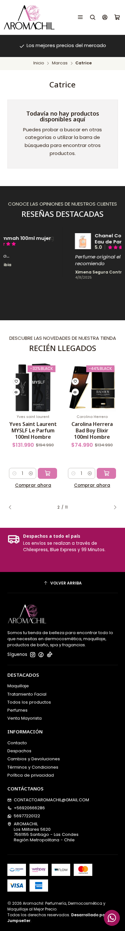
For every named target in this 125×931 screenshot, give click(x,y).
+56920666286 (29, 808)
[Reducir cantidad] (14, 473)
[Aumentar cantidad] (31, 473)
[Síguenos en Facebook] (41, 655)
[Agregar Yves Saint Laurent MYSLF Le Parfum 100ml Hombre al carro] (47, 473)
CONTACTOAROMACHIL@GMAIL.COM (51, 800)
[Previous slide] (12, 507)
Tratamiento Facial (26, 694)
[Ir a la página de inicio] (29, 17)
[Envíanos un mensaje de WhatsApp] (112, 918)
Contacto (17, 743)
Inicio (38, 63)
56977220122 (27, 816)
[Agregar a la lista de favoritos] (16, 381)
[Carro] (117, 17)
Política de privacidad (30, 775)
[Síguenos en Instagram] (33, 655)
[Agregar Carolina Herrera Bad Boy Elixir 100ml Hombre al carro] (106, 473)
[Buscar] (92, 17)
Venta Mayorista (24, 718)
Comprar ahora (33, 485)
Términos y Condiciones (32, 767)
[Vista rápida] (16, 392)
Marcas (60, 63)
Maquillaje (18, 686)
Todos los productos (29, 702)
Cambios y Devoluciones (33, 759)
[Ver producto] (70, 241)
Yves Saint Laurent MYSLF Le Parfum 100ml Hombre (33, 430)
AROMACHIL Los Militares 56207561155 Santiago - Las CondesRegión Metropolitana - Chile (46, 832)
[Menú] (80, 17)
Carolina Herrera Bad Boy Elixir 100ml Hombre (92, 430)
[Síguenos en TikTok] (50, 655)
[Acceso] (105, 17)
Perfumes (17, 710)
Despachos (19, 751)
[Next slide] (113, 507)
